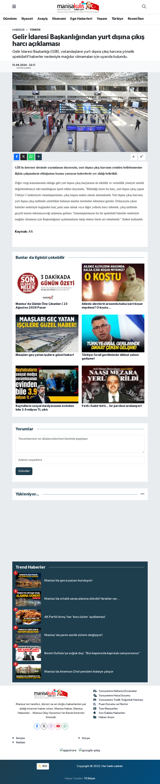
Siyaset (27, 19)
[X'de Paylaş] (23, 157)
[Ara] (144, 7)
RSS (44, 766)
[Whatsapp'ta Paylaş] (31, 157)
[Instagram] (51, 726)
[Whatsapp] (65, 726)
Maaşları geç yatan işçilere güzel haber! (45, 354)
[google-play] (89, 750)
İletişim (20, 738)
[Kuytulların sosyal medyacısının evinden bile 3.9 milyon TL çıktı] (47, 384)
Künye (86, 738)
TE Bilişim (89, 778)
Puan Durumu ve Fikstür (113, 704)
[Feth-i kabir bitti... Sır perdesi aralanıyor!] (113, 384)
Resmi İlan (136, 19)
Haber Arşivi (106, 717)
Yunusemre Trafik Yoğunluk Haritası (121, 699)
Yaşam (102, 19)
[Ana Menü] (14, 7)
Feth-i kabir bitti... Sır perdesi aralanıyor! (112, 405)
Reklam (20, 742)
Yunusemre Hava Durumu (114, 695)
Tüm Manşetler (108, 708)
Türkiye (117, 19)
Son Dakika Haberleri (112, 712)
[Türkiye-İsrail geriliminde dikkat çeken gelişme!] (113, 333)
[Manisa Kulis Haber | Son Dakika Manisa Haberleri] (78, 7)
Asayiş (42, 19)
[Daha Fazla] (38, 157)
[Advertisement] (80, 530)
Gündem (10, 19)
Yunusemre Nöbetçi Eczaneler (118, 691)
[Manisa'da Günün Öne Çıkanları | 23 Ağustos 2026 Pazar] (47, 282)
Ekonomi (59, 19)
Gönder (24, 471)
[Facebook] (37, 726)
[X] (44, 726)
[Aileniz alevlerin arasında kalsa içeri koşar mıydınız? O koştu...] (113, 282)
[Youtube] (58, 726)
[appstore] (68, 750)
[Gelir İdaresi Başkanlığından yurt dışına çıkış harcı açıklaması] (80, 112)
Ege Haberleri (81, 19)
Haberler (18, 30)
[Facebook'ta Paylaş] (16, 157)
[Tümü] (142, 494)
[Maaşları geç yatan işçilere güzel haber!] (47, 333)
